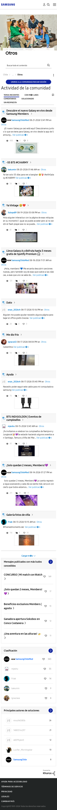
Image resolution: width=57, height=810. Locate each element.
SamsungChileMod (20, 120)
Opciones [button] (49, 75)
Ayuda (10, 374)
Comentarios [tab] (10, 99)
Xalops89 (12, 212)
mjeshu (11, 426)
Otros (3, 124)
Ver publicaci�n (20, 135)
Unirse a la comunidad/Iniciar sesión (28, 82)
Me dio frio (12, 334)
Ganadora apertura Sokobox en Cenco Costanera (22, 621)
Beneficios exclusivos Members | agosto (23, 606)
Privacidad (6, 791)
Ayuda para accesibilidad (14, 782)
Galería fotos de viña (18, 514)
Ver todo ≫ (28, 561)
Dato (9, 302)
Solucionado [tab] (27, 99)
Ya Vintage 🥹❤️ (16, 205)
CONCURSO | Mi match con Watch (23, 574)
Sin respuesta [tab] (10, 102)
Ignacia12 (12, 342)
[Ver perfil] (4, 120)
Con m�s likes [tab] (31, 95)
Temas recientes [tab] (11, 95)
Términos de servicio (12, 786)
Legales (5, 796)
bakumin (12, 169)
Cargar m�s (27, 556)
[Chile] (8, 4)
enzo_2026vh (14, 309)
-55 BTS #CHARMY (17, 162)
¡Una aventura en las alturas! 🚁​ (22, 633)
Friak (10, 522)
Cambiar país (7, 801)
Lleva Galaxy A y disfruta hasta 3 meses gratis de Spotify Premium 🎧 (28, 252)
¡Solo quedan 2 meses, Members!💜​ (27, 465)
